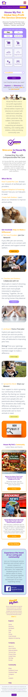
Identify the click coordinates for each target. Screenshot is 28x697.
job (21, 87)
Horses (10, 634)
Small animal (18, 36)
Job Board (11, 628)
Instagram (11, 674)
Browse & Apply (14, 356)
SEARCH (14, 78)
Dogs (9, 630)
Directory (11, 626)
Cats (9, 632)
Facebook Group (13, 670)
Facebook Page (12, 672)
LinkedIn (10, 678)
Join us (22, 7)
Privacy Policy (12, 654)
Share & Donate (14, 416)
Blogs (10, 668)
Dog (8, 32)
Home (10, 624)
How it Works (12, 648)
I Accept (14, 694)
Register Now (14, 251)
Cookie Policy (12, 656)
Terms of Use (12, 652)
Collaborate (14, 301)
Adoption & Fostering (14, 638)
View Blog (14, 488)
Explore (8, 86)
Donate (10, 660)
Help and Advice (12, 650)
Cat (18, 32)
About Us (11, 646)
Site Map (10, 658)
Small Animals (12, 636)
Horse (8, 36)
